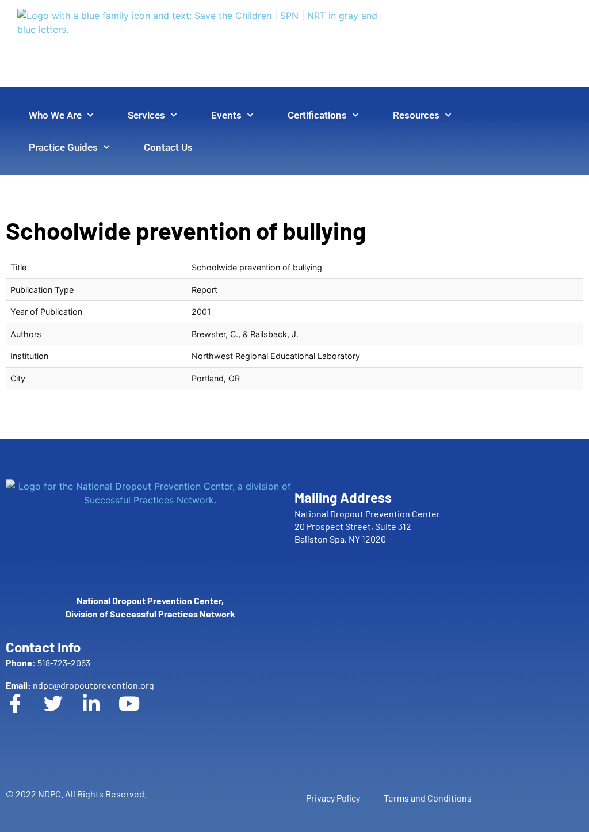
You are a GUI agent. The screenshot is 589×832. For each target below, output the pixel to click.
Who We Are (55, 115)
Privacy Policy (333, 797)
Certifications (317, 115)
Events (226, 115)
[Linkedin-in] (101, 713)
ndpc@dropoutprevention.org (80, 685)
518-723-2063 (48, 662)
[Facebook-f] (25, 713)
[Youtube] (139, 713)
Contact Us (168, 147)
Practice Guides (63, 147)
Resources (416, 115)
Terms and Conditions (428, 797)
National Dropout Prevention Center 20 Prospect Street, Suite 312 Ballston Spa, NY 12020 (367, 526)
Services (146, 115)
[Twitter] (63, 713)
